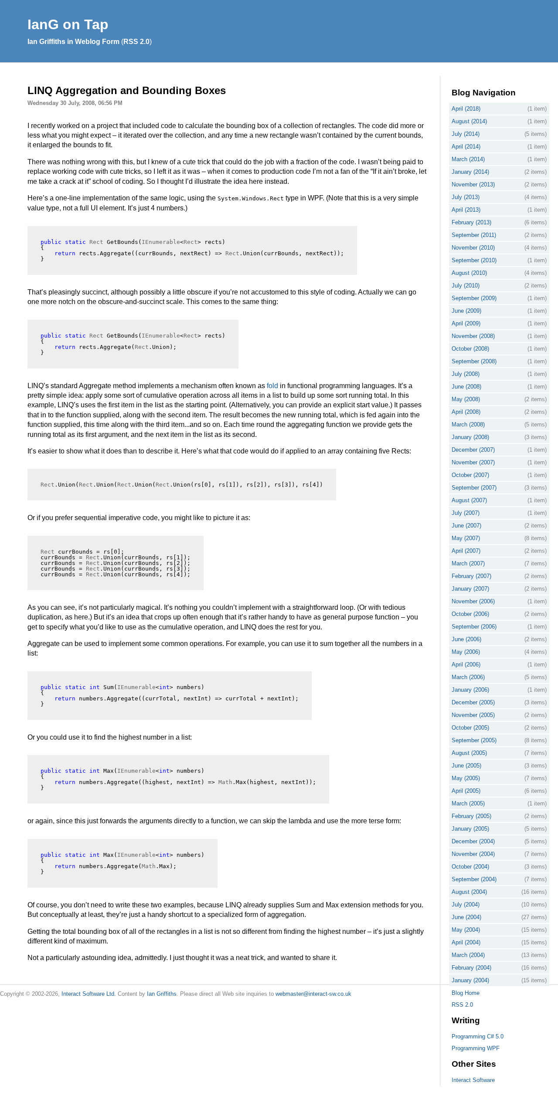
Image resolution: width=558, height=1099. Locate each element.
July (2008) (466, 374)
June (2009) (466, 311)
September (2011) (474, 235)
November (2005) (473, 715)
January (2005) (470, 828)
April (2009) (466, 323)
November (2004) (473, 854)
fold (272, 385)
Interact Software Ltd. (88, 994)
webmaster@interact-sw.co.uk (313, 994)
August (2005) (469, 753)
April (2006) (466, 664)
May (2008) (466, 399)
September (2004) (474, 879)
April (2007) (466, 551)
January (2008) (470, 437)
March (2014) (468, 159)
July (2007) (466, 513)
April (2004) (466, 942)
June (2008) (466, 386)
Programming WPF (476, 1048)
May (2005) (466, 778)
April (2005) (466, 791)
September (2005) (474, 740)
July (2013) (466, 197)
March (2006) (468, 677)
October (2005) (470, 727)
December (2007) (473, 449)
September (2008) (474, 361)
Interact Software (473, 1080)
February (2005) (471, 816)
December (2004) (473, 841)
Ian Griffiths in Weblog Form (73, 41)
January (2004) (470, 980)
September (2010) (474, 260)
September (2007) (474, 487)
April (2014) (466, 146)
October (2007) (470, 475)
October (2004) (470, 866)
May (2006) (466, 652)
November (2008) (473, 336)
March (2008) (468, 424)
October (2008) (470, 348)
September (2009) (474, 298)
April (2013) (466, 209)
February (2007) (471, 576)
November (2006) (473, 601)
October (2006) (470, 614)
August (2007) (469, 500)
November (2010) (473, 247)
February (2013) (471, 222)
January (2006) (470, 689)
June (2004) (466, 917)
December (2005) (473, 702)
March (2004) (468, 955)
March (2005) (468, 803)
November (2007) (473, 462)
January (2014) (470, 172)
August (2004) (469, 892)
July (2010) (466, 285)
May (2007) (466, 538)
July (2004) (466, 904)
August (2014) (469, 121)
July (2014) (466, 134)
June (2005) (466, 765)
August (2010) (469, 273)
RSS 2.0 (136, 41)
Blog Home (466, 993)
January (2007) (470, 588)
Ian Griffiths (162, 994)
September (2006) (474, 626)
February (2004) (471, 967)
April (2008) (466, 412)
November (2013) (473, 184)
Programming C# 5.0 (478, 1036)
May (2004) (466, 930)
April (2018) (466, 108)
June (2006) (466, 639)
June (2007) (466, 525)
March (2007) (468, 563)
